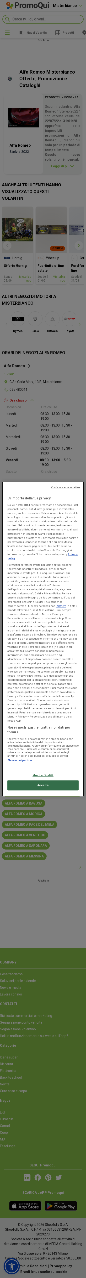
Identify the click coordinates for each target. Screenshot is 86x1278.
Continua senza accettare (65, 487)
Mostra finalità (43, 775)
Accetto (43, 785)
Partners (61, 606)
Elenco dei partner (19, 760)
